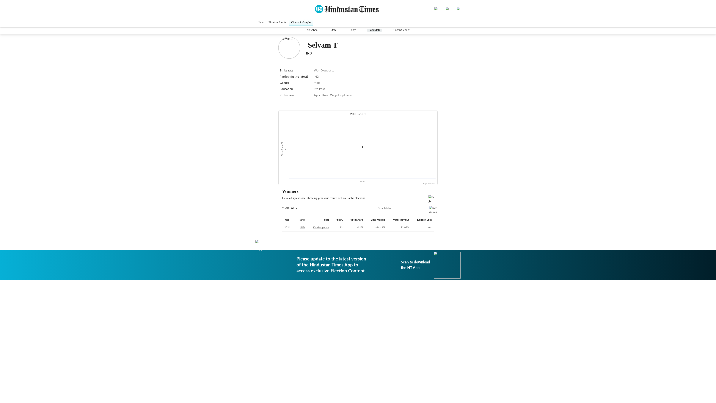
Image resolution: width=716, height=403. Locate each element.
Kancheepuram (321, 228)
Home (261, 22)
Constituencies (401, 30)
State (334, 30)
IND (302, 228)
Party (353, 30)
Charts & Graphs (301, 22)
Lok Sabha (312, 30)
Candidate (374, 30)
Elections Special (277, 22)
